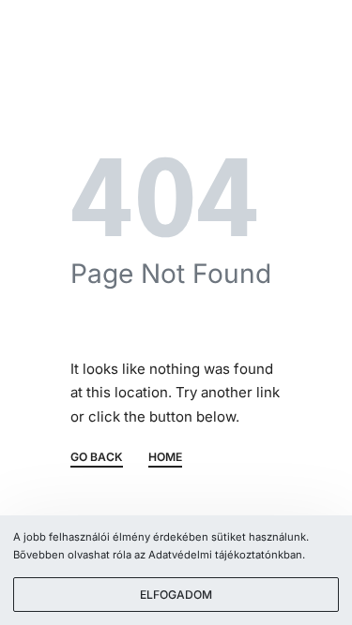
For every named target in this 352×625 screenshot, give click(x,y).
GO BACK (96, 458)
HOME (165, 458)
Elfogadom (176, 595)
